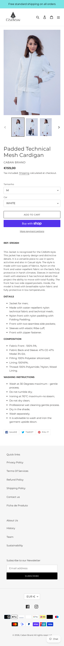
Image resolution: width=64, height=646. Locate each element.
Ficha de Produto (17, 505)
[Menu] (58, 17)
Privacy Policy (15, 462)
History (11, 528)
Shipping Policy (16, 488)
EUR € (31, 596)
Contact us (13, 496)
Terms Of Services (17, 470)
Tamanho (9, 184)
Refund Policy (15, 479)
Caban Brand (26, 635)
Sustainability (15, 545)
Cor (5, 197)
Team (10, 536)
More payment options (32, 231)
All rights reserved (43, 635)
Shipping (24, 173)
